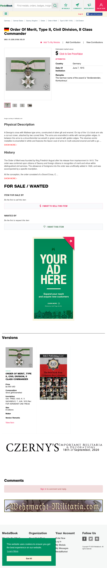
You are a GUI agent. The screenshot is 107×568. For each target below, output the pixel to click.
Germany (7, 21)
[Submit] (55, 5)
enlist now (60, 538)
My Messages (62, 548)
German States (18, 21)
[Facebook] (84, 538)
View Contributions (94, 42)
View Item (10, 422)
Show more (10, 145)
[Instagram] (97, 538)
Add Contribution (73, 42)
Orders (43, 21)
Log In (58, 541)
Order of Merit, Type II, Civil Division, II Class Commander (18, 376)
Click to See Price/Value (71, 53)
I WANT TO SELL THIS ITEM (54, 206)
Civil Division (80, 21)
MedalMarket (62, 551)
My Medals (61, 544)
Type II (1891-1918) (66, 21)
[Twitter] (91, 538)
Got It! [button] (29, 558)
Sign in (43, 488)
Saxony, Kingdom (32, 21)
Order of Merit (52, 21)
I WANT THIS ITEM (55, 227)
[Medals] (6, 4)
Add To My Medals (51, 42)
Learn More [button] (12, 551)
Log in (80, 14)
